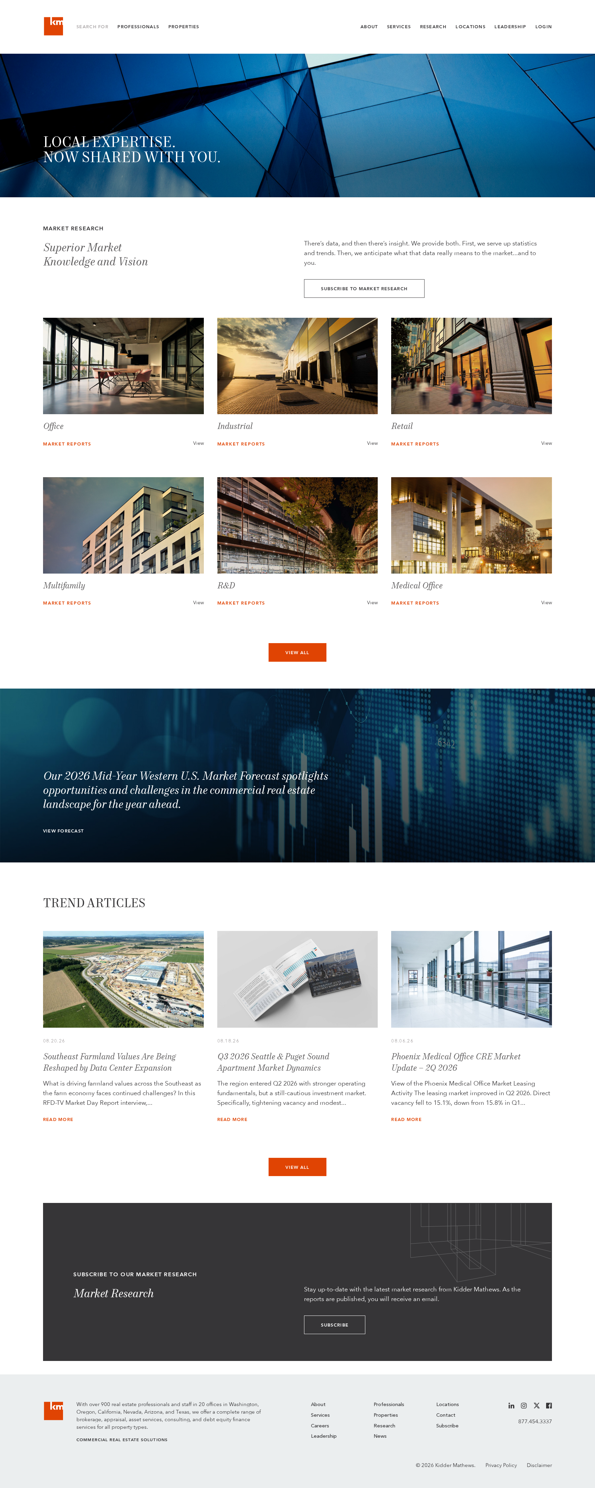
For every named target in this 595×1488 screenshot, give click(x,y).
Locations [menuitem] (447, 1404)
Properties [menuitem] (386, 1415)
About (369, 26)
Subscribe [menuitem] (447, 1426)
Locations (471, 26)
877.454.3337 (535, 1421)
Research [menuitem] (384, 1426)
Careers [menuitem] (320, 1426)
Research (433, 26)
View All (297, 652)
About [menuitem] (318, 1404)
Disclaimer (539, 1465)
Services (399, 26)
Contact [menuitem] (446, 1415)
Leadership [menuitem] (324, 1436)
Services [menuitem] (320, 1415)
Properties (183, 26)
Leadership (510, 26)
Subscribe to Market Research (364, 288)
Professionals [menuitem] (389, 1404)
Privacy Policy (501, 1465)
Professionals (138, 26)
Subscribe (334, 1325)
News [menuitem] (380, 1436)
